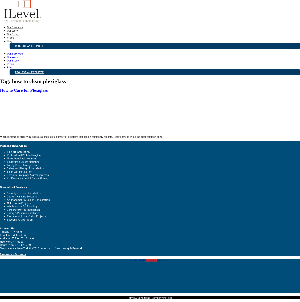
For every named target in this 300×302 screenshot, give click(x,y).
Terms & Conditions (138, 297)
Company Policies (162, 297)
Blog (9, 41)
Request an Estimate (29, 45)
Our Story (13, 34)
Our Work (12, 30)
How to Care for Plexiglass (24, 90)
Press (10, 37)
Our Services (15, 27)
